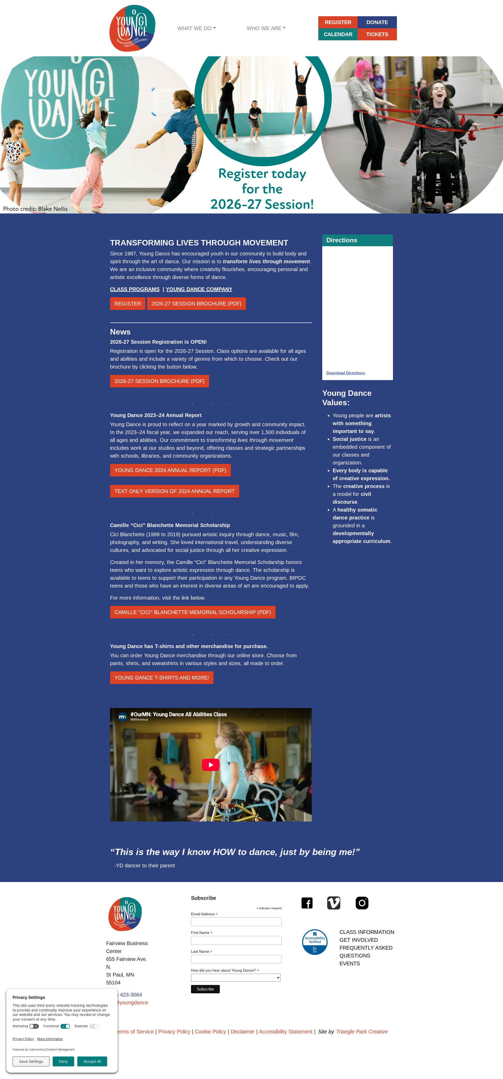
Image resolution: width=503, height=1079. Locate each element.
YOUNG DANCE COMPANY (199, 289)
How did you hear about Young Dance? (225, 970)
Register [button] (127, 303)
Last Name (201, 951)
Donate (377, 22)
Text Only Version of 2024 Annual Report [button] (174, 491)
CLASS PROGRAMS (135, 289)
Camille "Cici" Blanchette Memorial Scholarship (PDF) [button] (192, 612)
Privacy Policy (174, 1031)
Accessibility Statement (286, 1031)
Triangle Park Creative (362, 1031)
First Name (201, 932)
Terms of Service (134, 1031)
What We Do (194, 28)
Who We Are (264, 28)
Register (338, 22)
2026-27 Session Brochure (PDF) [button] (196, 303)
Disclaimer (243, 1031)
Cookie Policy (210, 1031)
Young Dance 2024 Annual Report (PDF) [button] (170, 470)
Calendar (338, 34)
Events (350, 963)
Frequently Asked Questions (366, 951)
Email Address (204, 914)
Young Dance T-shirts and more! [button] (161, 678)
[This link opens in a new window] (251, 134)
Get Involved (359, 940)
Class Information (367, 932)
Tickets (377, 34)
